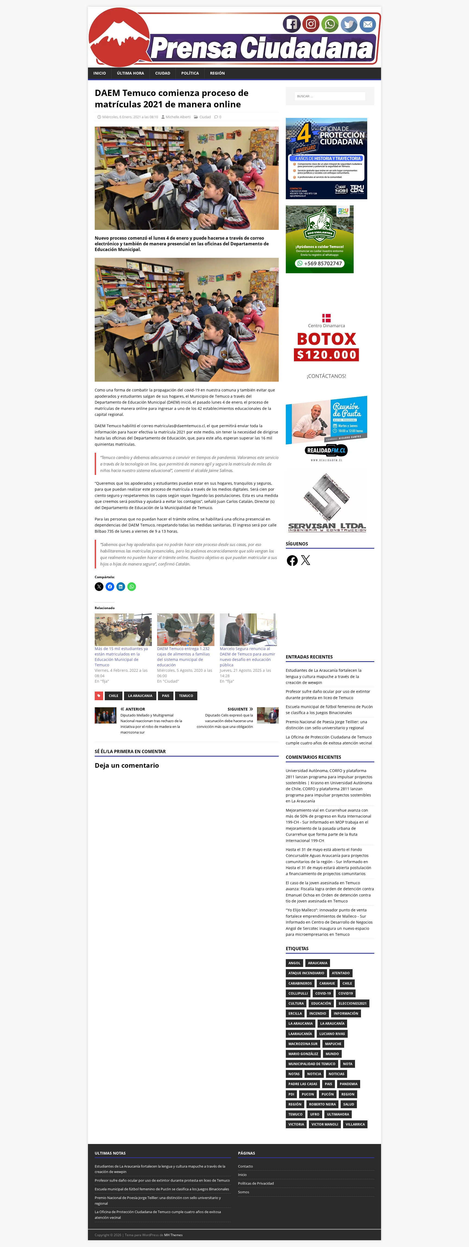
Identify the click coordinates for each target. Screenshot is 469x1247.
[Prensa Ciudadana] (234, 64)
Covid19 (345, 993)
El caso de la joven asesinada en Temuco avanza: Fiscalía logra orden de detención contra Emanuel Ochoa (330, 889)
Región (217, 73)
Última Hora (130, 73)
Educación (321, 1003)
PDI (291, 1094)
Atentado (341, 973)
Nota (347, 1064)
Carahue (327, 983)
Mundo (332, 1054)
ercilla (295, 1013)
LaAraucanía (300, 1033)
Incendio (317, 1013)
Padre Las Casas (303, 1084)
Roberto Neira (322, 1104)
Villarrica (355, 1124)
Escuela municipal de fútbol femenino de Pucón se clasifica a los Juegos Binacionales (162, 1189)
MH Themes (173, 1235)
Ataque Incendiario (306, 973)
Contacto (245, 1166)
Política (190, 73)
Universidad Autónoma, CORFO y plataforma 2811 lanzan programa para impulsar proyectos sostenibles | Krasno (329, 776)
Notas (294, 1074)
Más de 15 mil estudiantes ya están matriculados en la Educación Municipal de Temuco (121, 656)
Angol (294, 963)
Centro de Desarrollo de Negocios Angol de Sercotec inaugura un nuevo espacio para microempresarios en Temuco (329, 928)
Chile (113, 695)
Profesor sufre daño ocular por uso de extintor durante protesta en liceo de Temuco (162, 1180)
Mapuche (333, 1044)
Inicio (99, 73)
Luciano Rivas (332, 1033)
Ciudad (162, 73)
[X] (305, 560)
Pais (165, 695)
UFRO (314, 1114)
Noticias (336, 1074)
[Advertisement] (330, 613)
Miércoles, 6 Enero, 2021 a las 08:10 (130, 116)
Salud (348, 1104)
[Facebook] (292, 560)
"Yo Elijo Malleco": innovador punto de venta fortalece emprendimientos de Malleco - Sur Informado (326, 916)
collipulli (298, 993)
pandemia (348, 1084)
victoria (296, 1124)
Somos (243, 1192)
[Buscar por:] (330, 96)
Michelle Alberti (178, 116)
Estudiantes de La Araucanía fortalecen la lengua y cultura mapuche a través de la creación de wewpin (324, 676)
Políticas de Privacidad (256, 1183)
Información (346, 1013)
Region (347, 1094)
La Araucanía (332, 1023)
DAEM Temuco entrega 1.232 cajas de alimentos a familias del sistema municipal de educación (183, 656)
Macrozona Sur (303, 1044)
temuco (186, 695)
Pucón (328, 1094)
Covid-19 (323, 993)
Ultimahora (338, 1114)
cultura (296, 1003)
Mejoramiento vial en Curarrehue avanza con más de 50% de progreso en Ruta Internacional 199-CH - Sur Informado (328, 816)
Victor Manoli (325, 1124)
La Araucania (140, 695)
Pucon (308, 1094)
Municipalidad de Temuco (312, 1064)
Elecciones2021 (353, 1003)
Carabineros (300, 983)
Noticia (314, 1074)
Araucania (317, 963)
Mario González (303, 1054)
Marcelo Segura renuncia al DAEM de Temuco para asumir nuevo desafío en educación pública (247, 656)
